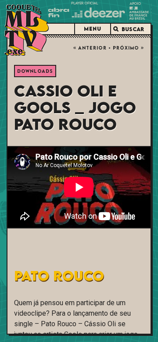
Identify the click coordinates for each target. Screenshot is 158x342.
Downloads (35, 71)
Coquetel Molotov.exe (26, 30)
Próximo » (128, 48)
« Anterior (90, 48)
